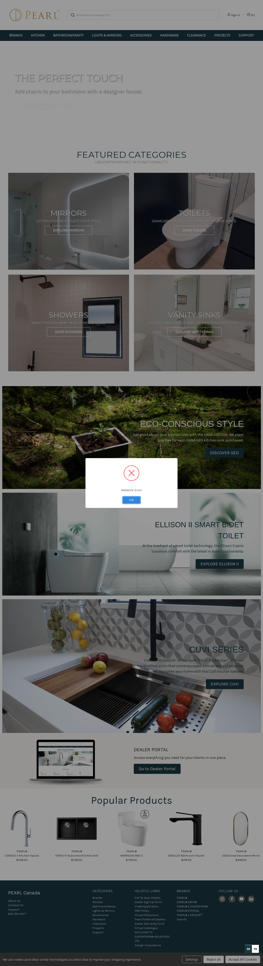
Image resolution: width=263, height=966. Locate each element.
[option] (255, 949)
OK (131, 500)
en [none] (248, 949)
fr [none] (255, 949)
